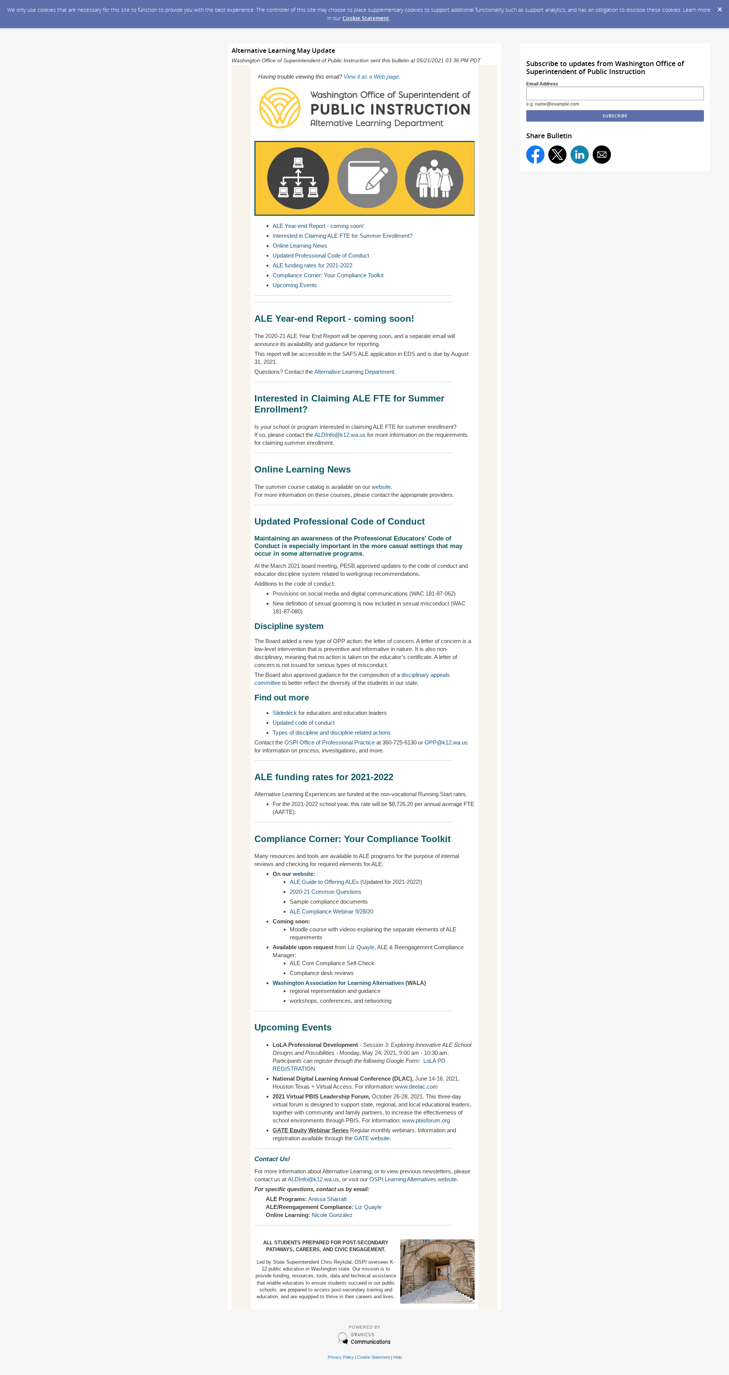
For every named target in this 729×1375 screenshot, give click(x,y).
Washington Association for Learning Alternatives (338, 983)
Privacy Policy (341, 1357)
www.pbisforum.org (426, 1120)
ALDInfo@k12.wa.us (340, 434)
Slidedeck (285, 713)
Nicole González (332, 1215)
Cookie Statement (365, 18)
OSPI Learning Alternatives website (413, 1179)
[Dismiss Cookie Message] (719, 7)
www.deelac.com (416, 1086)
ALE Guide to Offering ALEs (324, 882)
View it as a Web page (371, 76)
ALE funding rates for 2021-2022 (312, 265)
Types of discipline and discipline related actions (332, 732)
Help (397, 1357)
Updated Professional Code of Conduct (321, 255)
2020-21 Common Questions (325, 891)
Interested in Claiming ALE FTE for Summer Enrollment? (342, 235)
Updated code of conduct (304, 722)
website (381, 487)
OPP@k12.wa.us (446, 742)
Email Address (542, 84)
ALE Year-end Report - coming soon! (318, 226)
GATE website (372, 1138)
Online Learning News (300, 245)
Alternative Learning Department (354, 371)
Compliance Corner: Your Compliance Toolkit (328, 275)
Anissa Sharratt (327, 1199)
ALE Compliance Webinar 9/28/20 (331, 911)
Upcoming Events (295, 285)
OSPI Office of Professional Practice (329, 742)
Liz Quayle (361, 947)
